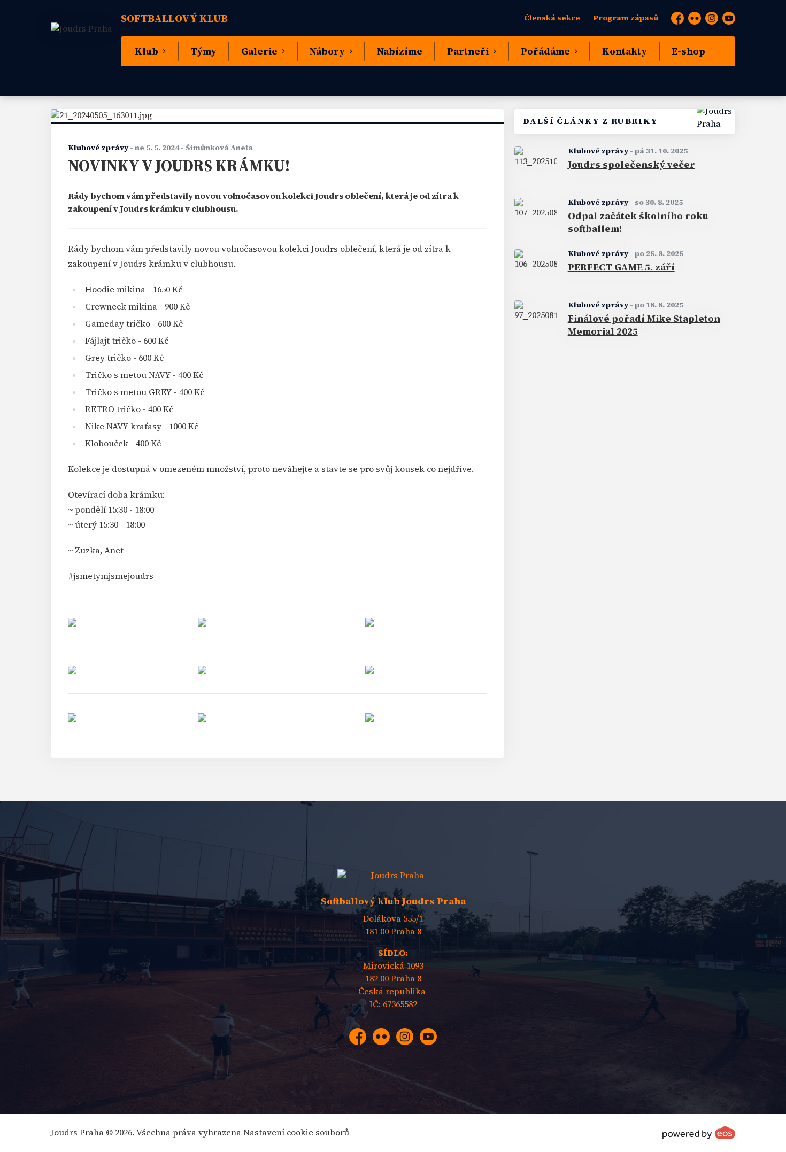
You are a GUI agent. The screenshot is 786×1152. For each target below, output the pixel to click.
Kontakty (624, 51)
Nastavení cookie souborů (296, 1132)
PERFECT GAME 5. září (621, 267)
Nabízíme (399, 51)
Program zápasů (625, 18)
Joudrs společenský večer (631, 164)
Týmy (203, 51)
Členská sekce (552, 18)
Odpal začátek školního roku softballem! (638, 223)
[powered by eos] (698, 1132)
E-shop (688, 51)
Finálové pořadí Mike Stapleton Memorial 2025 (644, 325)
